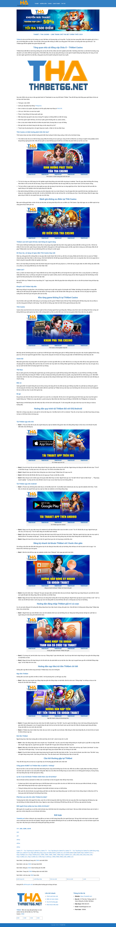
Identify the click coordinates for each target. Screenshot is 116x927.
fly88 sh (54, 852)
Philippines (38, 105)
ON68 (42, 854)
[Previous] (20, 20)
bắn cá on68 (70, 879)
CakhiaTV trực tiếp (28, 852)
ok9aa (18, 839)
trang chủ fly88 (47, 852)
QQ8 (21, 828)
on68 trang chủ (20, 879)
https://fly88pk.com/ (22, 854)
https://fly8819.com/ (87, 852)
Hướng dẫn (43, 3)
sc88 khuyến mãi (28, 884)
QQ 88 (29, 828)
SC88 (39, 857)
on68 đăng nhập (38, 879)
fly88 (71, 852)
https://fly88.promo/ (34, 854)
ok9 (18, 836)
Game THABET (56, 3)
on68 (80, 854)
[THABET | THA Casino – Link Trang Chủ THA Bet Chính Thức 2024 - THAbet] (24, 3)
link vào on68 (53, 879)
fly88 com (19, 852)
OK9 (18, 828)
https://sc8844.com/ (66, 854)
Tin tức (63, 3)
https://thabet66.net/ (86, 896)
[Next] (95, 20)
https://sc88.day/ (47, 857)
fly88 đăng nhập (94, 850)
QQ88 (24, 828)
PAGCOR (59, 108)
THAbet (37, 3)
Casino (50, 3)
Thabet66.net (20, 818)
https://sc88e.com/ (22, 857)
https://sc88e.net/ (33, 857)
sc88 (74, 854)
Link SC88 (66, 852)
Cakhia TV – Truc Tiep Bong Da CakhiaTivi (28, 850)
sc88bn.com (70, 857)
